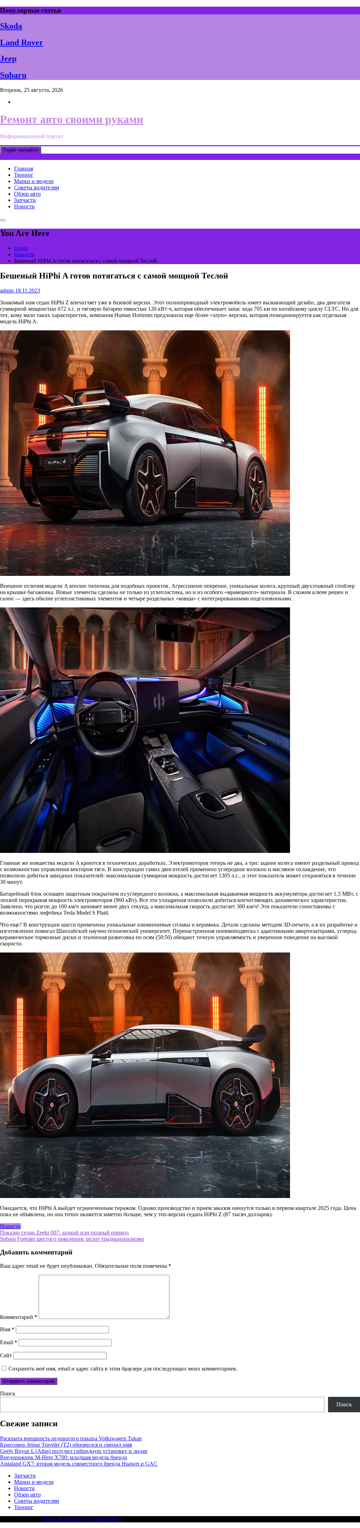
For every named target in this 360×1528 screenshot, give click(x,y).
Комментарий (18, 1317)
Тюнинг (23, 175)
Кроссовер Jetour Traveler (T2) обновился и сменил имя (66, 1445)
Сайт (6, 1355)
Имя (7, 1329)
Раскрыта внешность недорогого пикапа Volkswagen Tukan (71, 1438)
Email (8, 1342)
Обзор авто (27, 194)
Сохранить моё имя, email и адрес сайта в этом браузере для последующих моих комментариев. (122, 1369)
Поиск (7, 1393)
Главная (23, 168)
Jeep (8, 58)
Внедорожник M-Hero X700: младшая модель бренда (63, 1457)
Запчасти (25, 200)
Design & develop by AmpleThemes (81, 1519)
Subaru (13, 75)
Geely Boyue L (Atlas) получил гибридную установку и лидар (73, 1451)
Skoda (11, 26)
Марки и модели (34, 181)
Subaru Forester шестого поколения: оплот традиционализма (72, 1239)
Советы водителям (36, 187)
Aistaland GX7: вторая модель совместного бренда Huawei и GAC (79, 1464)
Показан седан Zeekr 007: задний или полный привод (64, 1233)
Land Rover (21, 42)
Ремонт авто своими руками (71, 119)
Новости (24, 206)
